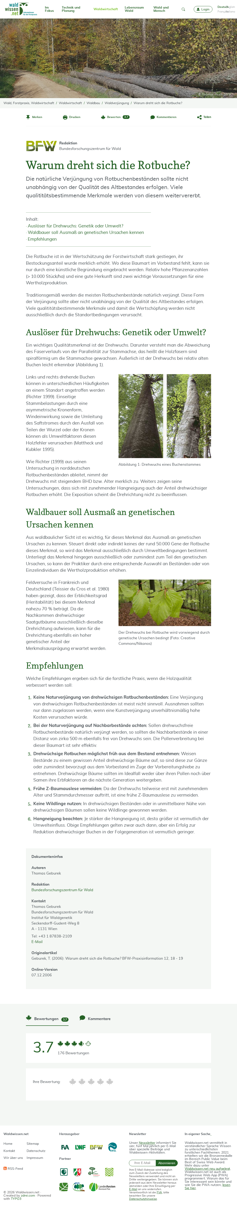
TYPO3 (16, 1199)
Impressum (35, 1158)
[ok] (91, 1081)
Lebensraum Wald (134, 9)
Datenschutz (36, 1151)
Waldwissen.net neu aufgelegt (207, 1168)
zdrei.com (28, 1195)
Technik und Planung (71, 9)
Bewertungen (50, 1019)
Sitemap (33, 1143)
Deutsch (221, 7)
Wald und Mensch (161, 9)
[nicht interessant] (72, 1081)
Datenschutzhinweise (143, 1198)
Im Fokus (49, 9)
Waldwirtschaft (106, 9)
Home (7, 1143)
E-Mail (37, 942)
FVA (159, 1192)
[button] (183, 9)
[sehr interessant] (109, 1081)
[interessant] (100, 1081)
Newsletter (147, 1143)
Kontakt (9, 1151)
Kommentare (99, 1019)
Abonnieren (166, 1163)
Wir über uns (13, 1158)
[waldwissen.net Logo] (20, 9)
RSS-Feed (15, 1168)
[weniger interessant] (82, 1081)
